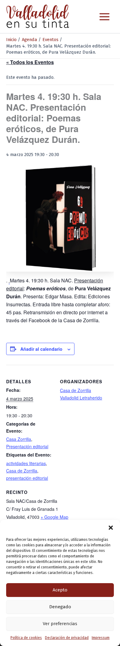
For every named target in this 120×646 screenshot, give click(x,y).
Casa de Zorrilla (21, 471)
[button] (111, 528)
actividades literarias (26, 463)
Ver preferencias (60, 623)
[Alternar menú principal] (104, 16)
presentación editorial (27, 478)
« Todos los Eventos (30, 62)
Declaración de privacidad (67, 638)
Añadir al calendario (41, 349)
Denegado (60, 607)
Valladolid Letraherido (81, 398)
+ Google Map (54, 517)
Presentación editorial (27, 446)
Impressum (101, 638)
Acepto (60, 590)
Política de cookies (26, 638)
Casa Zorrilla (18, 439)
